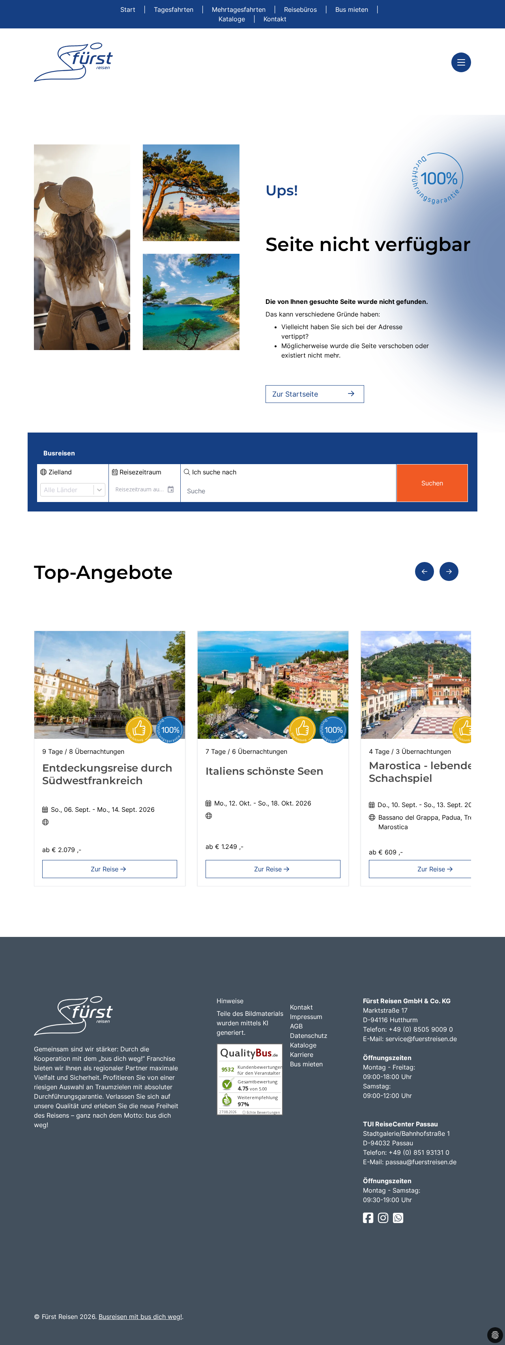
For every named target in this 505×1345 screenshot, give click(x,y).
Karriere (301, 1054)
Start (128, 9)
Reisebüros (301, 9)
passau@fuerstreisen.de (420, 1162)
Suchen (432, 483)
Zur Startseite (295, 394)
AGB (296, 1026)
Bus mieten (352, 9)
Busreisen (59, 453)
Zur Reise (105, 869)
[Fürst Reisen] (73, 62)
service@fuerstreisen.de (421, 1039)
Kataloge (233, 19)
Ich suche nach (213, 472)
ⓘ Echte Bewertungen (261, 1112)
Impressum (306, 1017)
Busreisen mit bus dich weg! (140, 1317)
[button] (424, 571)
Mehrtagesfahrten (239, 9)
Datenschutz (308, 1036)
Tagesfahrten (174, 9)
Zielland (59, 472)
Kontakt (275, 19)
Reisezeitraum (139, 472)
